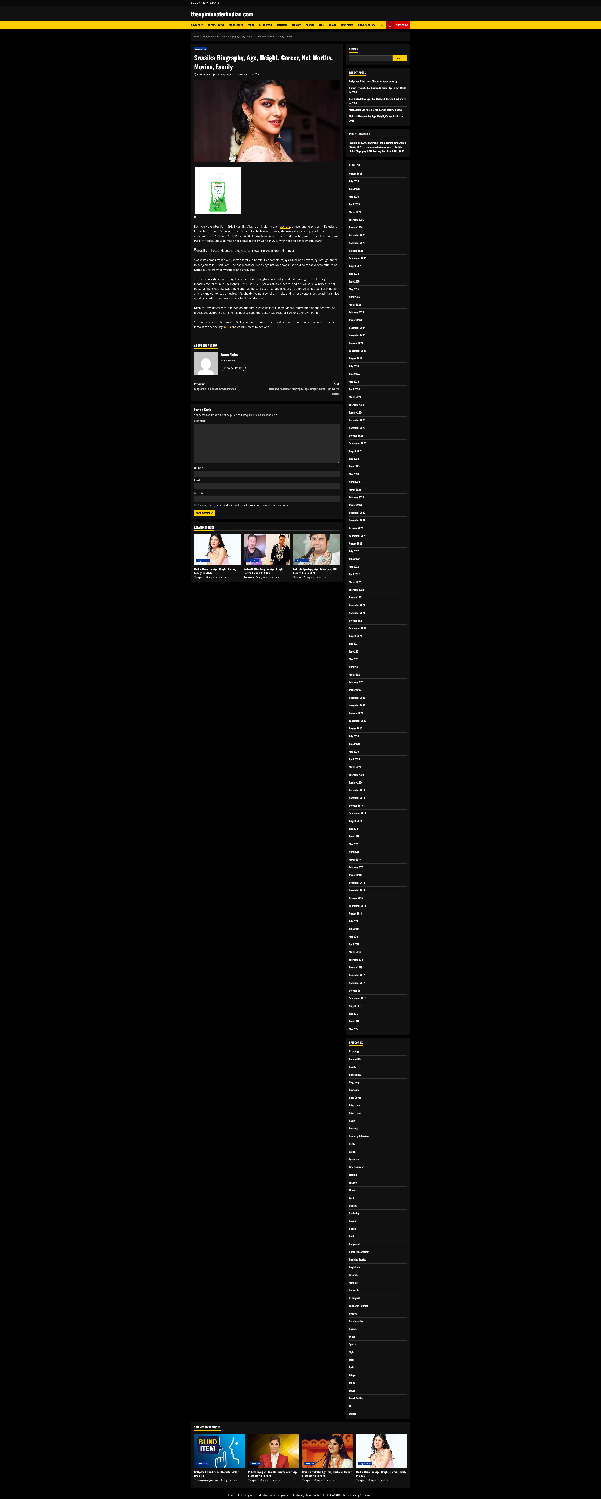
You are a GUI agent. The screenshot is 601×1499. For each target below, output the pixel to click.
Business (353, 1128)
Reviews (353, 1329)
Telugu (352, 1375)
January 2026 (356, 227)
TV (350, 1406)
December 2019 (357, 790)
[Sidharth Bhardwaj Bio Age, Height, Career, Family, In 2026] (267, 549)
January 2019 (355, 875)
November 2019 (357, 798)
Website (199, 493)
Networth (282, 25)
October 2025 (356, 250)
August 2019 (355, 821)
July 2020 (354, 736)
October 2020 (356, 713)
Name (198, 467)
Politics (353, 1313)
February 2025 (356, 312)
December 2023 (357, 420)
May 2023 (354, 474)
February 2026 (356, 220)
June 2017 (354, 1021)
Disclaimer (347, 25)
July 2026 (354, 181)
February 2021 (356, 682)
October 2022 (356, 528)
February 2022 (356, 590)
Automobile (355, 1059)
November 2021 (357, 613)
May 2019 (354, 844)
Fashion (353, 1175)
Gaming (353, 1205)
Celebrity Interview (359, 1136)
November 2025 (357, 243)
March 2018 (355, 952)
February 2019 (356, 867)
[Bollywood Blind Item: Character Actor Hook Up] (219, 1451)
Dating (352, 1151)
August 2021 (355, 636)
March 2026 (355, 212)
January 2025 (355, 320)
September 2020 (357, 721)
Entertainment (216, 25)
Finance (296, 25)
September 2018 (357, 906)
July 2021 (353, 643)
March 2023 (355, 489)
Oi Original (354, 1298)
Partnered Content (358, 1306)
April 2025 (354, 297)
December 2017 (357, 975)
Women (352, 1413)
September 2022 (357, 536)
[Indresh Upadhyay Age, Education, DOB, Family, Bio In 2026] (316, 549)
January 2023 (355, 505)
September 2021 (357, 628)
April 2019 (354, 852)
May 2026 (354, 196)
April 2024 (354, 389)
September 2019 (357, 813)
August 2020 (355, 728)
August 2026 (355, 173)
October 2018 (356, 898)
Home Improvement (359, 1252)
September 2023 (357, 443)
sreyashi (200, 577)
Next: (304, 389)
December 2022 (357, 512)
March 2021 (355, 674)
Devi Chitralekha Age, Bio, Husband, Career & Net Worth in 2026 (327, 1474)
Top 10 (251, 25)
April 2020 (354, 759)
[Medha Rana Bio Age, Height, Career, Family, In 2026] (217, 549)
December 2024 (357, 328)
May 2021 (353, 659)
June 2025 (354, 281)
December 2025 (357, 235)
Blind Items (265, 25)
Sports (352, 1344)
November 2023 (357, 428)
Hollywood (354, 1244)
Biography (354, 1082)
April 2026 (354, 204)
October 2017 (355, 990)
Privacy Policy (366, 25)
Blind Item (354, 1105)
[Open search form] (382, 25)
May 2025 (354, 289)
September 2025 (357, 258)
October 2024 (356, 343)
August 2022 (355, 543)
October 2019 (356, 805)
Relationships (356, 1321)
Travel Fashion (356, 1398)
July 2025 (354, 273)
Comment (201, 420)
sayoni (298, 577)
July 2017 (353, 1013)
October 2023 (356, 435)
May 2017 (353, 1029)
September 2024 (357, 351)
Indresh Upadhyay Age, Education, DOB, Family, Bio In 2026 (315, 571)
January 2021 (355, 690)
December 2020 (357, 698)
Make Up (353, 1282)
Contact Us (197, 25)
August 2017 (355, 1006)
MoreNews (349, 1495)
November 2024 (357, 335)
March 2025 (355, 304)
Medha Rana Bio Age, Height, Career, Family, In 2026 (215, 571)
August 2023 (355, 451)
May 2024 (354, 381)
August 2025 (355, 266)
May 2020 (354, 751)
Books (352, 1121)
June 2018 (354, 929)
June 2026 (354, 189)
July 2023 (354, 459)
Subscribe (402, 25)
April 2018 (354, 944)
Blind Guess (355, 1097)
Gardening (354, 1213)
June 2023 (354, 466)
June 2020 (354, 744)
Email (198, 480)
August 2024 (355, 358)
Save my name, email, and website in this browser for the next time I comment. (243, 505)
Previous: (215, 386)
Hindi (351, 1236)
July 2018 (353, 921)
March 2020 (355, 767)
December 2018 (357, 882)
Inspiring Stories (357, 1259)
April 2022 (354, 574)
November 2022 (357, 520)
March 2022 (355, 582)
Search (353, 49)
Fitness (352, 1190)
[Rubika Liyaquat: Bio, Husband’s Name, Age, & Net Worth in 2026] (273, 1451)
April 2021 (354, 667)
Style (351, 1352)
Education (354, 1159)
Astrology (354, 1051)
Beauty (352, 1067)
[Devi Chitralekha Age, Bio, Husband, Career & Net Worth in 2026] (327, 1451)
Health (352, 1229)
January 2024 (355, 412)
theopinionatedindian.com (222, 13)
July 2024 (354, 366)
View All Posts (233, 368)
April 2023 (354, 482)
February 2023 (356, 497)
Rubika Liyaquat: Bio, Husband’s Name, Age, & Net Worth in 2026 (273, 1474)
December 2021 (357, 605)
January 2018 (355, 967)
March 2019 (355, 859)
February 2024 (356, 405)
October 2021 (356, 620)
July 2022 (354, 551)
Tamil (351, 1360)
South (352, 1336)
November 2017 (357, 983)
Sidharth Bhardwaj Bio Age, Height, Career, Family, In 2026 (264, 571)
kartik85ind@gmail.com (207, 1480)
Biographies (236, 25)
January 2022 (355, 597)
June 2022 (354, 559)
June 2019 (354, 836)
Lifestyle (353, 1275)
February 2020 (356, 775)
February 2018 (356, 960)
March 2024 (355, 397)
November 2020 (357, 705)
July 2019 (354, 829)
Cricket (310, 25)
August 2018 (355, 913)
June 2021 (354, 651)
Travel (332, 25)
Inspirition (354, 1267)
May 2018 (353, 936)
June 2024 (354, 374)
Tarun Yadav (203, 74)
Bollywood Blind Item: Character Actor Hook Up (373, 81)
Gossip (352, 1221)
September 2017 (357, 998)
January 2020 (356, 782)
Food (351, 1198)
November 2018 (357, 890)
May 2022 (354, 566)
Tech (321, 25)
